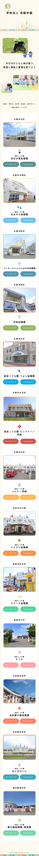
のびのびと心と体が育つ (19, 63)
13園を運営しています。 (19, 107)
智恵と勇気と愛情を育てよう (19, 67)
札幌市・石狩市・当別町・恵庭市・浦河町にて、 (19, 104)
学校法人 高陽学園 (19, 13)
